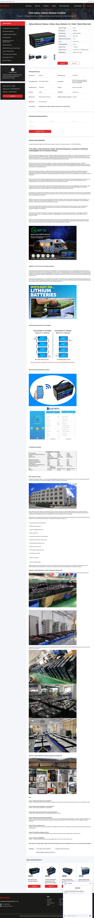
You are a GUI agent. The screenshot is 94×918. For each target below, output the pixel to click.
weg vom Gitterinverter (8, 51)
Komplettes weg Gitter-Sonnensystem (8, 41)
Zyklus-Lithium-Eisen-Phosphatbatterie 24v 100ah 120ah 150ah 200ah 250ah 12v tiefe (85, 881)
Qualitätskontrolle (50, 902)
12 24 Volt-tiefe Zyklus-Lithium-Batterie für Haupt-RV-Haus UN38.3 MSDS (50, 881)
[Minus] (90, 883)
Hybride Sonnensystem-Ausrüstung (11, 48)
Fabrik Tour (49, 901)
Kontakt (48, 904)
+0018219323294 (12, 91)
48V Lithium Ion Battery (8, 31)
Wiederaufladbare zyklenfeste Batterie (45, 852)
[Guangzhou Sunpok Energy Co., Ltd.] (5, 5)
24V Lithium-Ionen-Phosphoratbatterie (33, 880)
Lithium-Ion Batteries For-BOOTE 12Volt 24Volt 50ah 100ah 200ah (68, 881)
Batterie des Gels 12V (8, 57)
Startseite (20, 16)
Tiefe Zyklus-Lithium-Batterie (31, 16)
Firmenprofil (49, 899)
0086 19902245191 (15, 89)
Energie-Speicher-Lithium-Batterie (11, 28)
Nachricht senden (40, 131)
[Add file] (65, 915)
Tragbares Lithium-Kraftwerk (9, 34)
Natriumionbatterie (7, 45)
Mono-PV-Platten (7, 60)
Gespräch (12, 96)
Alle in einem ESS (7, 37)
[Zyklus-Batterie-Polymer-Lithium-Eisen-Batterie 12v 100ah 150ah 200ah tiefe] (42, 39)
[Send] (90, 915)
